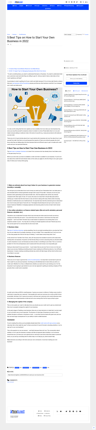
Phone (59, 5)
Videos (40, 415)
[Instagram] (69, 2)
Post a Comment (10, 382)
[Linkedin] (74, 2)
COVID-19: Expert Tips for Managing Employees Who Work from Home (27, 71)
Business (45, 5)
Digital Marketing (70, 5)
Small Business (22, 34)
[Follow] (81, 2)
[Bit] (66, 2)
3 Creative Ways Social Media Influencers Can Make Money (24, 68)
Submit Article (40, 413)
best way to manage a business (17, 151)
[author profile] (10, 44)
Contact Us (47, 411)
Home (15, 5)
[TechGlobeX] (19, 2)
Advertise (47, 413)
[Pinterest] (71, 2)
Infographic (80, 5)
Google (37, 5)
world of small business (33, 259)
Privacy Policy (47, 415)
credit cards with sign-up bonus (48, 323)
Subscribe (76, 83)
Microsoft (29, 5)
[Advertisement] (48, 22)
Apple (21, 5)
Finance (53, 5)
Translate (86, 34)
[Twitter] (77, 2)
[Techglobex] (83, 2)
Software (48, 8)
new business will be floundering (20, 83)
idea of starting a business (16, 230)
